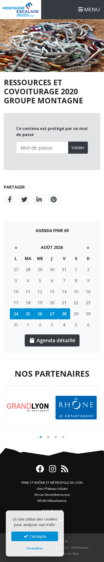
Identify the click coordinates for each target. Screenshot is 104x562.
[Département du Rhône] (76, 407)
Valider (78, 147)
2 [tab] (48, 437)
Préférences (79, 547)
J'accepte (37, 536)
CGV (66, 547)
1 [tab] (40, 437)
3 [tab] (55, 437)
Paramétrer (35, 548)
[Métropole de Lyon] (28, 407)
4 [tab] (63, 437)
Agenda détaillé (55, 340)
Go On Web (71, 553)
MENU (91, 9)
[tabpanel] (28, 407)
